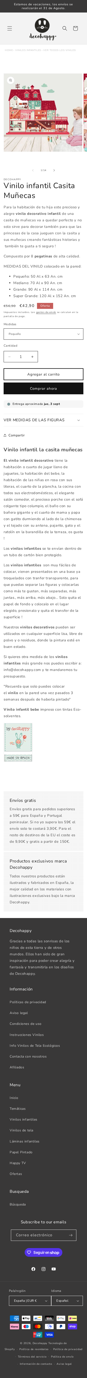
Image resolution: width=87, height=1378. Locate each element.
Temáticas (18, 1108)
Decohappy (40, 1343)
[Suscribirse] (70, 1235)
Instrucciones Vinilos (27, 1035)
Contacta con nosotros (28, 1056)
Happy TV (18, 1163)
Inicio (14, 1098)
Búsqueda (18, 1204)
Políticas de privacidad (28, 1002)
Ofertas (16, 1174)
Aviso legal (19, 1013)
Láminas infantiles (25, 1141)
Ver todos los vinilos (59, 50)
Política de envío (62, 1357)
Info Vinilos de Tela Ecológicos (35, 1045)
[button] (9, 28)
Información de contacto (36, 1364)
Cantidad (10, 346)
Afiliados (17, 1067)
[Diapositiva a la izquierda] (33, 170)
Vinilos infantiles (28, 50)
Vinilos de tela (21, 1130)
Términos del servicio (32, 1357)
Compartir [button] (16, 435)
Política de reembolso (34, 1349)
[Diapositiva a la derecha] (54, 170)
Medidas (10, 324)
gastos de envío (46, 312)
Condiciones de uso (26, 1023)
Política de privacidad (67, 1349)
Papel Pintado (21, 1152)
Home (9, 50)
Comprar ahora (43, 388)
